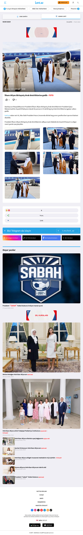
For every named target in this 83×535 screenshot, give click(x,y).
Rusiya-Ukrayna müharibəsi (15, 9)
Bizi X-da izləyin (69, 238)
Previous (4, 9)
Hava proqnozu (58, 9)
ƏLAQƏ (41, 495)
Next (78, 9)
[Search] (78, 2)
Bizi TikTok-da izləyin (30, 238)
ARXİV (41, 498)
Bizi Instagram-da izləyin (12, 238)
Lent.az (7, 115)
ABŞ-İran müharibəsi (39, 9)
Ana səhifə (69, 22)
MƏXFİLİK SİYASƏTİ (41, 505)
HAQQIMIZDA (41, 502)
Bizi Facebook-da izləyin (51, 238)
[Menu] (5, 3)
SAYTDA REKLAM (41, 491)
